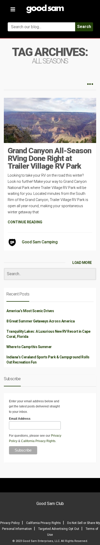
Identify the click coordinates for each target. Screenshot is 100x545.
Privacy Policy (10, 523)
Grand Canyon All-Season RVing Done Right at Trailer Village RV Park (49, 158)
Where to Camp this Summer (29, 347)
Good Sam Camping (39, 242)
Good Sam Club (50, 503)
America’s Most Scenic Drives (30, 311)
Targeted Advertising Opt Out (58, 529)
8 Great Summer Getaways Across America (40, 321)
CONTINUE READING (25, 222)
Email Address (20, 418)
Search (84, 26)
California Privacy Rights (38, 441)
